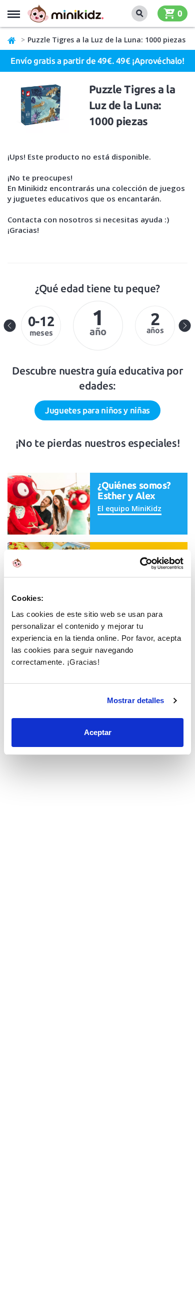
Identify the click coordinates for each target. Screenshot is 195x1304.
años (155, 322)
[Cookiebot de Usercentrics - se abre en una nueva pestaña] (140, 563)
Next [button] (185, 325)
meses (41, 325)
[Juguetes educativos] (66, 13)
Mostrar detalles (135, 700)
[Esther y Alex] (49, 503)
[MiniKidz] (12, 40)
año (98, 321)
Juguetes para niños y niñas (97, 410)
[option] (41, 326)
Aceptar (98, 732)
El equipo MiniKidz (130, 508)
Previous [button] (10, 325)
